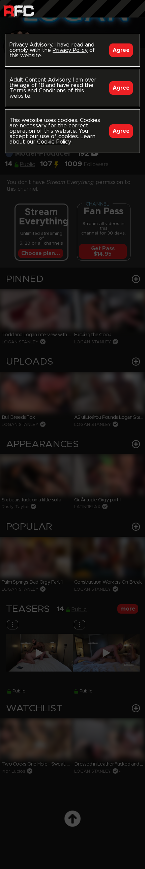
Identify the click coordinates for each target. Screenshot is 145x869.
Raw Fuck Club (18, 10)
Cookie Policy (53, 142)
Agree (121, 50)
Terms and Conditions (37, 90)
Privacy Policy (70, 50)
